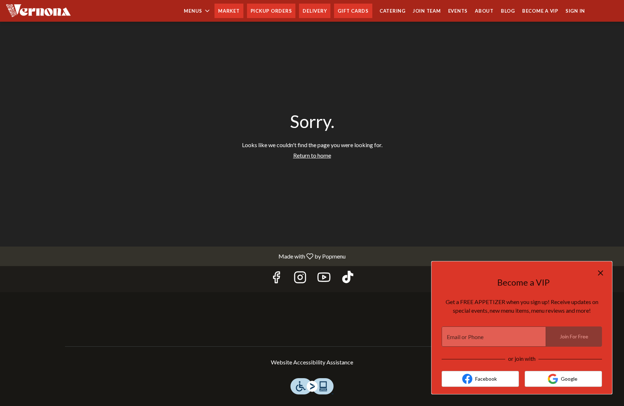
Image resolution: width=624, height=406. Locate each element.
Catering (393, 11)
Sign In (575, 11)
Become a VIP (540, 11)
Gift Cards (353, 11)
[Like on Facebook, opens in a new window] (276, 279)
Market (229, 11)
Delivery (315, 11)
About (484, 11)
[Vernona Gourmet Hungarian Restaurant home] (38, 11)
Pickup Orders (271, 11)
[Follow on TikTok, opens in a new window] (347, 279)
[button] (197, 11)
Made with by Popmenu (175, 256)
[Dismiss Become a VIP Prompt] (600, 273)
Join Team (427, 11)
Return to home (312, 155)
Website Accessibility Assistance (312, 362)
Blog (508, 11)
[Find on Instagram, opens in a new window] (300, 279)
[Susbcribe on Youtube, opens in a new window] (323, 279)
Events (458, 11)
